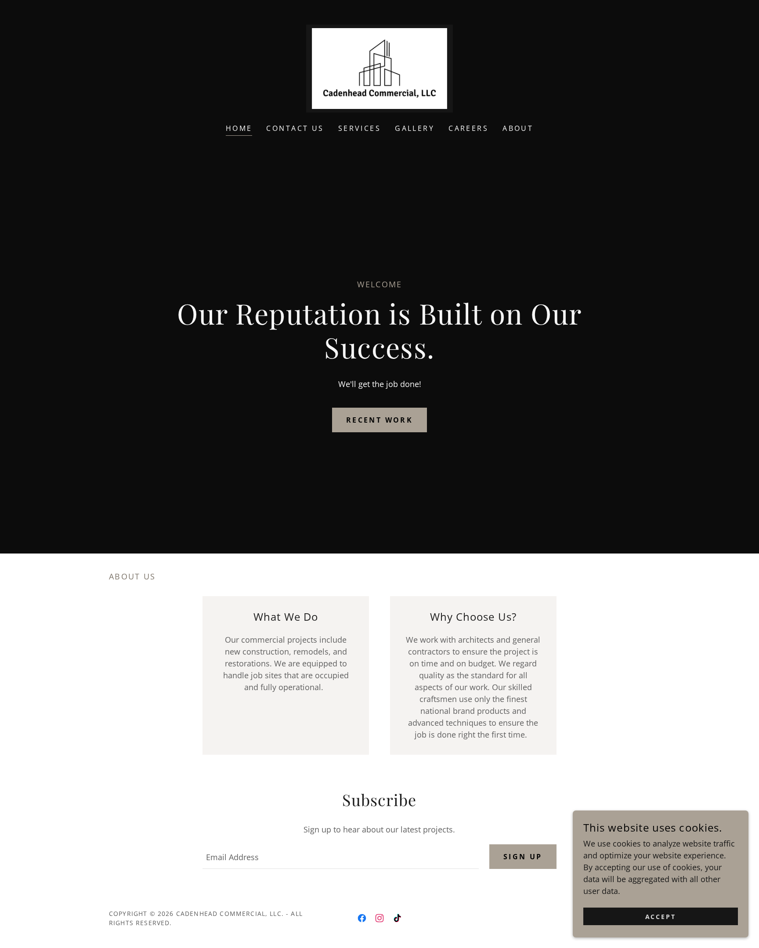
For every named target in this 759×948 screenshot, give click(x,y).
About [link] (517, 128)
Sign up (522, 856)
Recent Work (379, 420)
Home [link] (239, 128)
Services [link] (359, 128)
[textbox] (340, 856)
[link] (379, 67)
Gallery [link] (414, 128)
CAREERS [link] (468, 128)
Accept (660, 916)
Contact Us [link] (295, 128)
